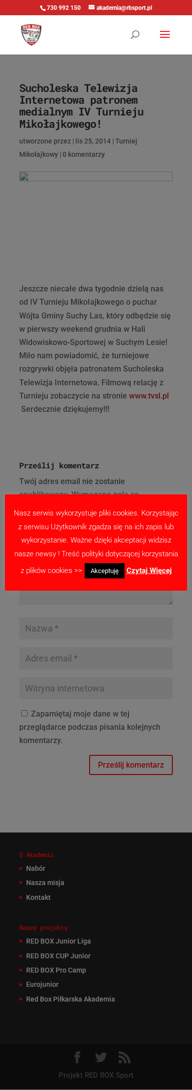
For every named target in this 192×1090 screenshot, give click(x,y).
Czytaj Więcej (149, 570)
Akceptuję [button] (105, 570)
